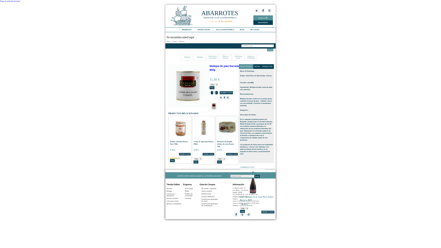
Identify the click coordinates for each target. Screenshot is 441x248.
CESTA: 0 (261, 18)
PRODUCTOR (267, 66)
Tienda (174, 41)
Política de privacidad (188, 195)
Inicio (168, 41)
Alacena (187, 57)
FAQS (187, 191)
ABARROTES (219, 13)
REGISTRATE (263, 22)
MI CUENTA (254, 30)
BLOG (242, 30)
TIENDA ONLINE (203, 30)
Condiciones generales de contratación (209, 204)
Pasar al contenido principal (10, 1)
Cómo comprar (206, 191)
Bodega (200, 57)
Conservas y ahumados (212, 57)
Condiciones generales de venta (209, 200)
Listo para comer (238, 57)
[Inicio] (181, 25)
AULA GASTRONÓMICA (225, 30)
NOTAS (257, 66)
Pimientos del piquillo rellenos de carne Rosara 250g (225, 144)
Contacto (188, 198)
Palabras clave (236, 46)
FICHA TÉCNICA (246, 66)
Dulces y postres (225, 57)
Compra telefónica (207, 196)
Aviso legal (189, 188)
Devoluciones (206, 194)
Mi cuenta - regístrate (208, 188)
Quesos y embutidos (251, 57)
